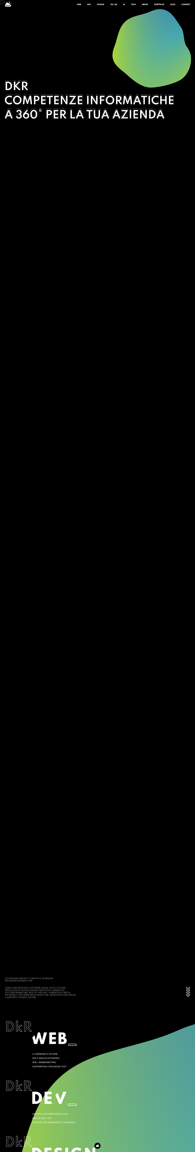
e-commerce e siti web (44, 1054)
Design (100, 4)
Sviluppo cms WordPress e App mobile (53, 1123)
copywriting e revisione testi (49, 1067)
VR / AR (113, 4)
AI (124, 4)
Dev (89, 4)
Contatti (185, 4)
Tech (133, 4)
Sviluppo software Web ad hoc (50, 1114)
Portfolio (159, 4)
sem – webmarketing (44, 1063)
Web (79, 4)
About (145, 4)
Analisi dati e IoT (42, 1118)
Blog (172, 4)
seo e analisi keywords (46, 1058)
